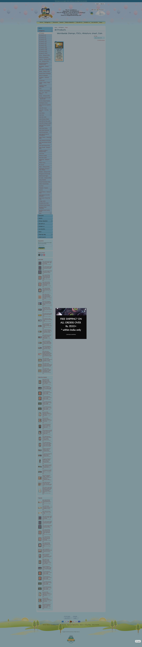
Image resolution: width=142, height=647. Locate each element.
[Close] (85, 309)
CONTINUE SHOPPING (71, 334)
